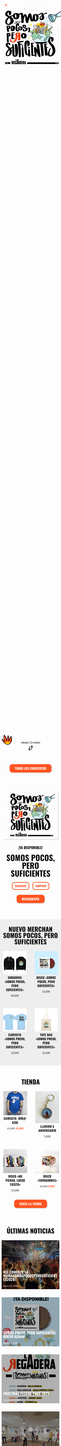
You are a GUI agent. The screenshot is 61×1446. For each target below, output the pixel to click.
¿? (30, 747)
